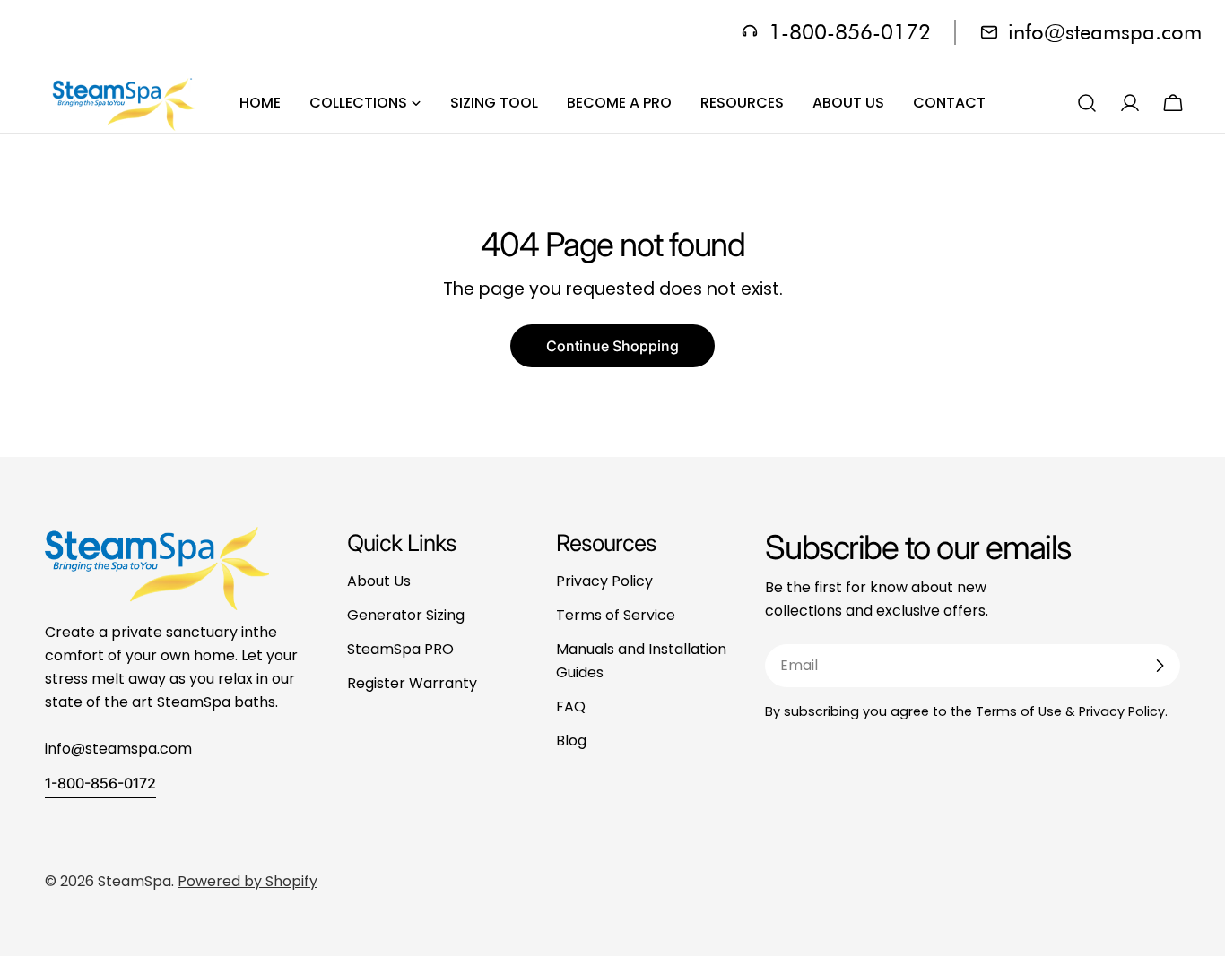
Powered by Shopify (247, 881)
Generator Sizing (406, 615)
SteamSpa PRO (400, 649)
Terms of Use (1019, 711)
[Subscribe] (1159, 666)
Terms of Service (615, 615)
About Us (379, 581)
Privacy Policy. (1123, 711)
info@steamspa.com (1105, 32)
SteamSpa (134, 881)
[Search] (1087, 103)
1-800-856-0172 (100, 783)
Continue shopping (612, 346)
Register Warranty (412, 683)
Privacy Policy (604, 581)
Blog (571, 740)
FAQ (571, 706)
